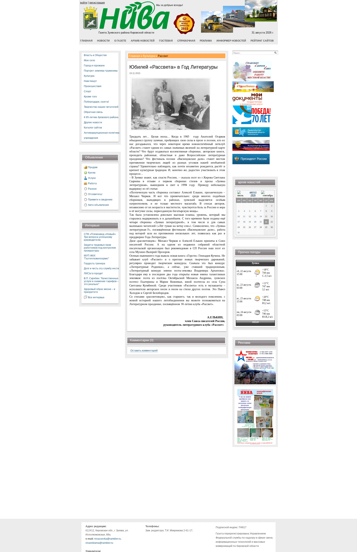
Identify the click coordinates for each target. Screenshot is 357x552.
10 (239, 216)
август (253, 192)
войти (83, 2)
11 (244, 216)
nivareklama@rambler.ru (99, 542)
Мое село (89, 60)
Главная (134, 55)
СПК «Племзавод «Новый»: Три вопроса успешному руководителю (100, 237)
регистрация (97, 2)
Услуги (92, 178)
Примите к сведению (100, 199)
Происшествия (92, 86)
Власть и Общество (95, 55)
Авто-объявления (98, 205)
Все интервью (96, 297)
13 (255, 216)
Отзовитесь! (95, 194)
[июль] (241, 194)
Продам (92, 167)
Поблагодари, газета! (96, 101)
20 (255, 222)
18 (244, 222)
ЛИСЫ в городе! (93, 273)
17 (239, 222)
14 (261, 216)
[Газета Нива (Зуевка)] (90, 29)
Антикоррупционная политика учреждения (101, 135)
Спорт (87, 91)
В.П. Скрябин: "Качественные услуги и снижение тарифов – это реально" (101, 281)
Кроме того (90, 96)
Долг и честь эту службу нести (101, 268)
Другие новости (93, 122)
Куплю (91, 172)
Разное (92, 188)
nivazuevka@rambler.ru (107, 538)
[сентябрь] (267, 194)
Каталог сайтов (93, 127)
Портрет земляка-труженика (101, 70)
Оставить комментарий (144, 350)
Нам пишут (90, 81)
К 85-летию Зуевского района (101, 117)
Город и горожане (94, 65)
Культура (89, 75)
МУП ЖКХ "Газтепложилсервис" (96, 257)
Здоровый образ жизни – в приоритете (99, 290)
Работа (92, 183)
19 (250, 222)
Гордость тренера (94, 263)
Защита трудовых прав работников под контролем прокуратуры (100, 247)
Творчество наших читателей (101, 106)
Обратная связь (93, 112)
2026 (253, 195)
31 (239, 232)
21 (261, 222)
